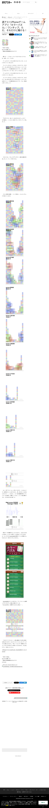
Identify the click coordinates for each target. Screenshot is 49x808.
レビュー (8, 789)
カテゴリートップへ (21, 698)
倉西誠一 (5, 34)
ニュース (12, 789)
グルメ (6, 13)
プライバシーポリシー (13, 796)
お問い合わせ (26, 796)
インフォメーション (42, 789)
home (4, 17)
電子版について (43, 796)
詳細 (7, 805)
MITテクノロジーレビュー (28, 791)
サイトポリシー (5, 796)
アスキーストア (43, 13)
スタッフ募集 (37, 796)
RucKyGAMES (12, 536)
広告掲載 (31, 796)
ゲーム (22, 789)
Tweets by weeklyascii (18, 755)
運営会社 (20, 796)
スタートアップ (18, 13)
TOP (4, 789)
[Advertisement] (24, 7)
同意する (43, 802)
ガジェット (10, 17)
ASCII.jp (19, 791)
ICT (30, 13)
